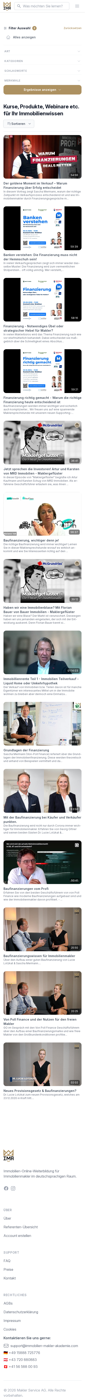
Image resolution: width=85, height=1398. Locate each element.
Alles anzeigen (24, 37)
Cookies (9, 1329)
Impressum (12, 1320)
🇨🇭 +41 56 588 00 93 (20, 1366)
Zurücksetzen (73, 28)
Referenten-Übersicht (20, 1227)
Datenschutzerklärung (20, 1312)
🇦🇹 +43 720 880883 (20, 1359)
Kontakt (9, 1278)
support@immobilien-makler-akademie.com (44, 1346)
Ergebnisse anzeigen (40, 89)
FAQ (6, 1261)
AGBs (8, 1303)
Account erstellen (17, 1235)
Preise (8, 1269)
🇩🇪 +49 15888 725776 (21, 1353)
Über (7, 1218)
